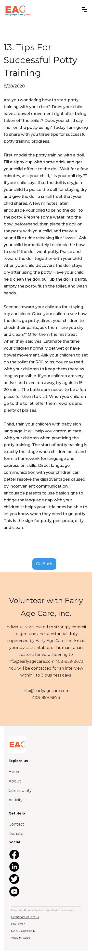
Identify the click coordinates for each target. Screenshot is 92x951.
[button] (84, 9)
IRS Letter (18, 924)
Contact (16, 824)
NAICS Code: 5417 (23, 931)
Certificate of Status (25, 917)
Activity (16, 800)
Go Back (44, 563)
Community (20, 790)
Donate (16, 833)
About (15, 781)
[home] (18, 10)
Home (15, 771)
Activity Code (20, 937)
